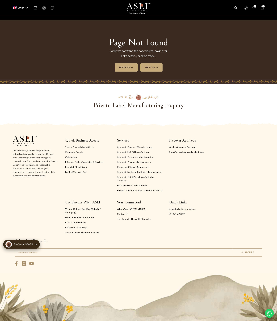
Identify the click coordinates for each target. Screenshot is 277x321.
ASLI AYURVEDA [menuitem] (57, 17)
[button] (26, 8)
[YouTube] (31, 263)
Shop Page (151, 67)
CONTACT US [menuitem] (217, 17)
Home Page (126, 67)
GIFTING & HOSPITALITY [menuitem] (188, 17)
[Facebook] (16, 263)
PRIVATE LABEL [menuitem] (82, 17)
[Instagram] (24, 263)
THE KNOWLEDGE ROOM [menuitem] (151, 17)
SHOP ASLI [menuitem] (123, 17)
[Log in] (246, 8)
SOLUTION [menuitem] (104, 17)
